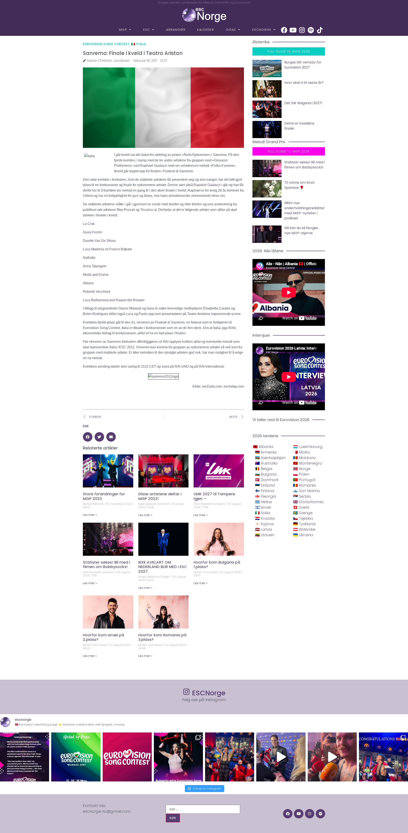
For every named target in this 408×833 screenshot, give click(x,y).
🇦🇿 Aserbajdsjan (270, 457)
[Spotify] (311, 30)
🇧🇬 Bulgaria (266, 474)
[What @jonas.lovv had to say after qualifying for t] (332, 756)
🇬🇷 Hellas (263, 501)
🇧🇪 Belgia (263, 468)
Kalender (205, 30)
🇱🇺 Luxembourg (308, 446)
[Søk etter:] (203, 809)
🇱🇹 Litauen (264, 535)
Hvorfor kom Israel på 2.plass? (103, 637)
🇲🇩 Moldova (304, 457)
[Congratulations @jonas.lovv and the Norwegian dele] (383, 756)
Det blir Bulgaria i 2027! (303, 103)
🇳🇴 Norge (301, 468)
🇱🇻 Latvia (263, 529)
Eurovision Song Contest (106, 44)
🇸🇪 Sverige (303, 512)
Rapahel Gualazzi (207, 185)
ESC (146, 30)
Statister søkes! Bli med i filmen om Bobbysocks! (106, 565)
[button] (87, 437)
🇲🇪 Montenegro (307, 463)
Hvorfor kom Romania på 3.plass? (162, 637)
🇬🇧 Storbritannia (308, 501)
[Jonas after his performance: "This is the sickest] (229, 756)
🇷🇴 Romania (304, 485)
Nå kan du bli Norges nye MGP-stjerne (301, 230)
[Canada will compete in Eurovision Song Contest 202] (127, 756)
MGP (123, 30)
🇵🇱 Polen (301, 474)
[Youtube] (293, 30)
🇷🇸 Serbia (302, 496)
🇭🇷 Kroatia (265, 518)
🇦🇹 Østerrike (304, 529)
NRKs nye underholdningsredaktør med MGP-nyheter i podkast (304, 210)
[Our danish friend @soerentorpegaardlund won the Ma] (280, 756)
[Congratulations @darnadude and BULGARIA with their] (178, 756)
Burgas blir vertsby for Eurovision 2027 (303, 65)
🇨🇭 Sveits (301, 507)
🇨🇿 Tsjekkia (303, 518)
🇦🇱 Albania (263, 446)
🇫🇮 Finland (264, 490)
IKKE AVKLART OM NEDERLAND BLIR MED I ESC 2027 (162, 567)
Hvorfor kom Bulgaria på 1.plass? (217, 565)
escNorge (261, 30)
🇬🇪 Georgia (265, 496)
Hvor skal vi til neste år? (304, 82)
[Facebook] (284, 30)
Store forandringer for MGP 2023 (104, 496)
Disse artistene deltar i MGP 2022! (159, 496)
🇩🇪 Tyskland (304, 523)
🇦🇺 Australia (266, 463)
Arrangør (176, 30)
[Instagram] (302, 30)
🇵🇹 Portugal (304, 479)
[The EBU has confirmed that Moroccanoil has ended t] (24, 756)
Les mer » (90, 515)
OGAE (231, 30)
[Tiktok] (320, 30)
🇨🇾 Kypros (264, 523)
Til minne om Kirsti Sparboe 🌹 (299, 185)
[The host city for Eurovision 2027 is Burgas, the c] (75, 756)
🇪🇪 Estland (265, 485)
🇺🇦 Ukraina (303, 535)
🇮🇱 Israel (263, 507)
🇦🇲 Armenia (266, 452)
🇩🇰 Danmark (267, 479)
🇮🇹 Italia (138, 44)
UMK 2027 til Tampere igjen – (214, 496)
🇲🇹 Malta (301, 452)
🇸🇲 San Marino (306, 490)
